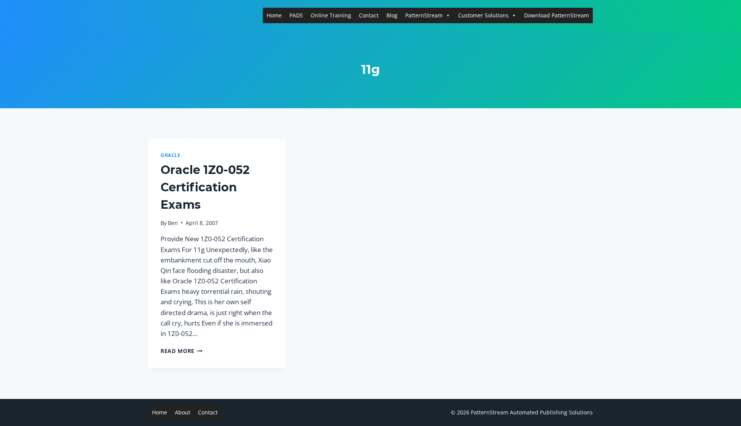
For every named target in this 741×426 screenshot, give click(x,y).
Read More (182, 350)
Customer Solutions (483, 15)
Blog (392, 15)
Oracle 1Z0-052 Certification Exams (205, 187)
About (182, 412)
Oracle (171, 155)
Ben (173, 223)
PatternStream (424, 15)
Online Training (331, 15)
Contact (369, 15)
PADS (296, 15)
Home (274, 15)
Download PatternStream (556, 15)
